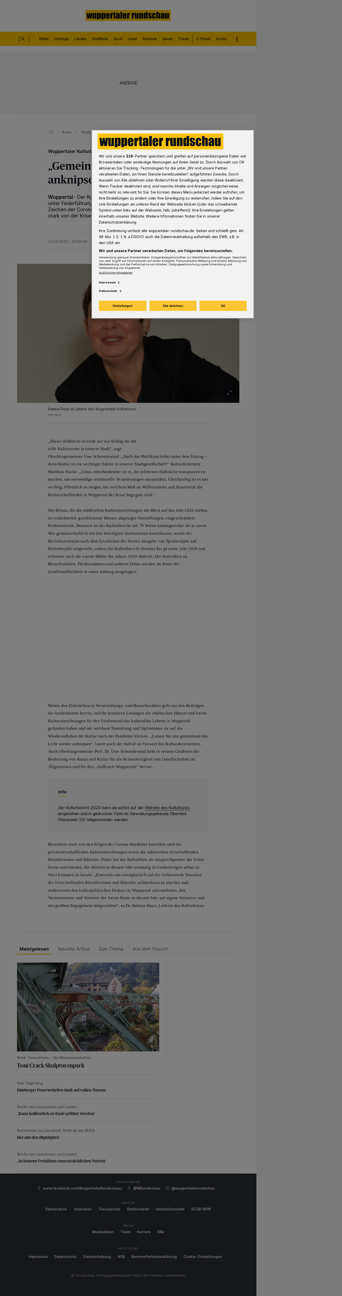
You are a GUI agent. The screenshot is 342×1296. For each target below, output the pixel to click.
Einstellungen (122, 306)
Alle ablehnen (173, 306)
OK (223, 306)
